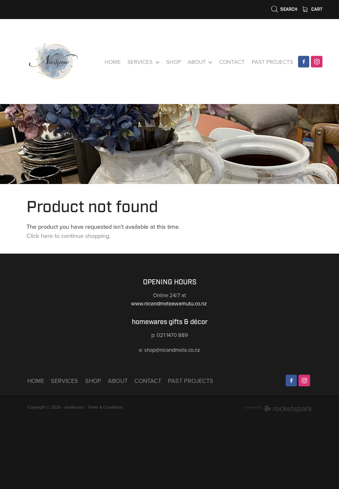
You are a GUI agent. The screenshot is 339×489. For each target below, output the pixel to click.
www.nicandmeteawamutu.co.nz (169, 303)
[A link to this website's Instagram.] (316, 62)
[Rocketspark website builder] (278, 409)
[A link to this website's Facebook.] (304, 62)
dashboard (74, 407)
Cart (316, 9)
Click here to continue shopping (67, 235)
